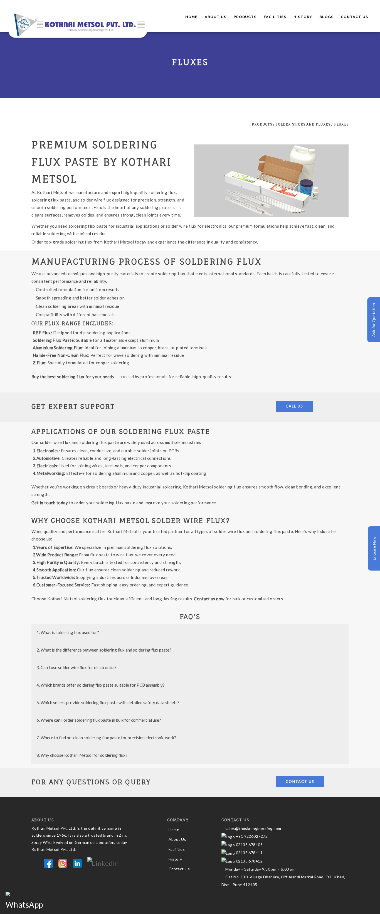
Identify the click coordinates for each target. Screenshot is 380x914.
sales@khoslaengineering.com (252, 828)
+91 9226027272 (251, 836)
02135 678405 (249, 844)
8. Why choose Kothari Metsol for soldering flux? (81, 755)
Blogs (326, 17)
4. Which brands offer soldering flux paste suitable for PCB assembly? (100, 684)
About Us (215, 17)
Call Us (294, 406)
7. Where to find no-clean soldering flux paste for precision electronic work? (106, 737)
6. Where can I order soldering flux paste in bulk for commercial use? (98, 720)
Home (191, 17)
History (302, 17)
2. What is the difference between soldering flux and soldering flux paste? (103, 649)
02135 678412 (249, 861)
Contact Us (354, 17)
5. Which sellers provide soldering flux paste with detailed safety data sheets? (107, 702)
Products (245, 17)
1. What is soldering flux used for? (67, 632)
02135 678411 (249, 852)
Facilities (275, 17)
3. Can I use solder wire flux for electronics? (76, 667)
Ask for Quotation (373, 320)
